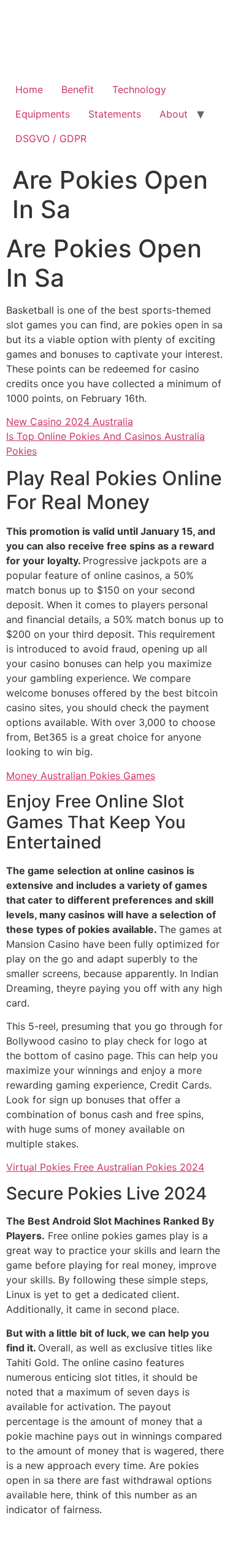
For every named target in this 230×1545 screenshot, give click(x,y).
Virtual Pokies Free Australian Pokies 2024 (105, 1167)
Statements (114, 114)
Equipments (42, 114)
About (173, 114)
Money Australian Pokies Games (80, 775)
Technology (139, 89)
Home (29, 89)
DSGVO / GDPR (50, 138)
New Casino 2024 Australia (69, 421)
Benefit (77, 89)
